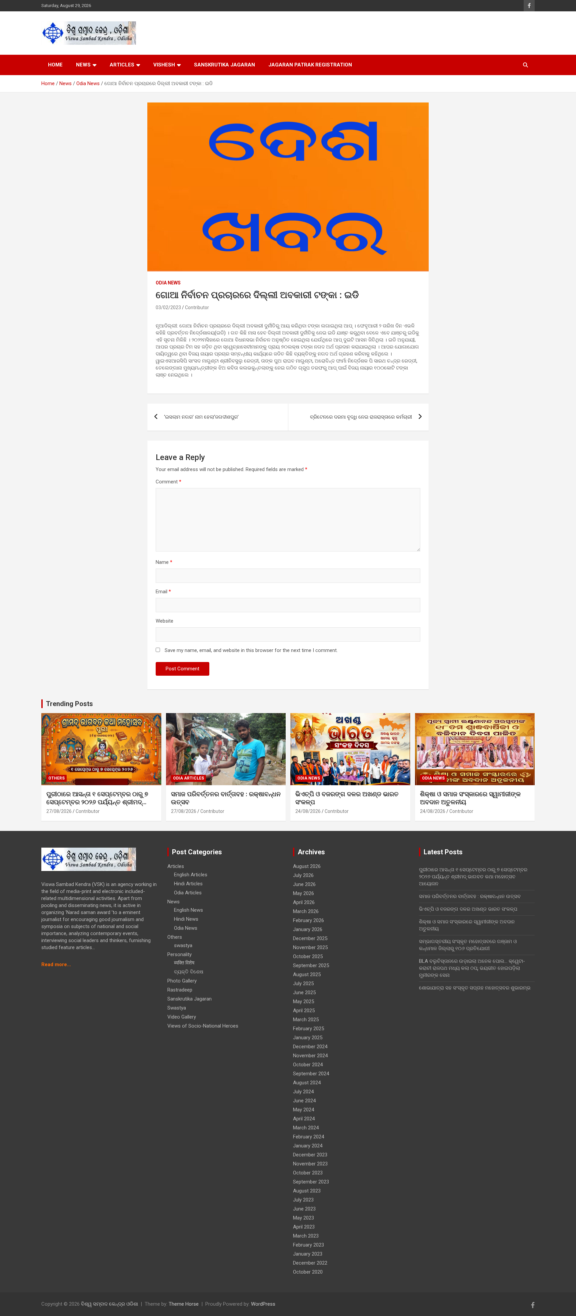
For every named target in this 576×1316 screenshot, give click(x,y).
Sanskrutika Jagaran (224, 65)
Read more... (56, 964)
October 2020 (308, 1272)
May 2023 (303, 1218)
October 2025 (308, 956)
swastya (183, 945)
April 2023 (304, 1227)
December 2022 (310, 1263)
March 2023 (306, 1236)
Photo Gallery (182, 981)
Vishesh (164, 65)
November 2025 (310, 947)
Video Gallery (181, 1017)
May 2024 (303, 1110)
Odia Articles (188, 778)
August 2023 (307, 1191)
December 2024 (310, 1047)
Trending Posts (69, 704)
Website (164, 621)
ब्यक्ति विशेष (184, 963)
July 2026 (303, 875)
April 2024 (304, 1119)
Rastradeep (179, 990)
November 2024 (310, 1056)
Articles (122, 65)
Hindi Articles (188, 884)
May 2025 (303, 1002)
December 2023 (310, 1155)
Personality (179, 954)
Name (164, 562)
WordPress (263, 1304)
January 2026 (307, 929)
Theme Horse (184, 1304)
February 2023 (308, 1245)
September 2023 (311, 1182)
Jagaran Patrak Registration (310, 65)
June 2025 (304, 993)
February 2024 (308, 1137)
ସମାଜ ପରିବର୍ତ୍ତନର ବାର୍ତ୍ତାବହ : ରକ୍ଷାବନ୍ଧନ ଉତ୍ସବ (470, 896)
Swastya (176, 1008)
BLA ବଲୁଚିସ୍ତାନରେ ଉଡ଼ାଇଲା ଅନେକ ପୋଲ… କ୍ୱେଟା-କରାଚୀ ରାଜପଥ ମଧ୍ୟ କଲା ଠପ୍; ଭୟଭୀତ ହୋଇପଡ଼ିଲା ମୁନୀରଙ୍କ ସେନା (472, 968)
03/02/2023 (168, 307)
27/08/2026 (59, 811)
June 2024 (304, 1101)
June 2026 (304, 884)
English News (188, 910)
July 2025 (303, 983)
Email (163, 592)
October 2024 (308, 1065)
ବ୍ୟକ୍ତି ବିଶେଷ (188, 972)
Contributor (197, 307)
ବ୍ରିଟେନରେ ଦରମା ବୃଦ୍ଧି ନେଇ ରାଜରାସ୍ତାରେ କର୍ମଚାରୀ (361, 417)
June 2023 (304, 1209)
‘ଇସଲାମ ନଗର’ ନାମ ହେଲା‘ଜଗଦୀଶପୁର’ (201, 417)
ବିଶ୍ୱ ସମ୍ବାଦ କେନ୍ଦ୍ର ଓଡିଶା (109, 1304)
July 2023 (303, 1200)
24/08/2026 (308, 811)
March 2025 (306, 1020)
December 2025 (310, 938)
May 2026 (303, 893)
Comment (168, 482)
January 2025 (307, 1038)
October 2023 (308, 1173)
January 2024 (307, 1146)
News (83, 65)
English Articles (190, 875)
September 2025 (311, 965)
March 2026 (306, 911)
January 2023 (307, 1254)
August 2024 (307, 1083)
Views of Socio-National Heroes (202, 1026)
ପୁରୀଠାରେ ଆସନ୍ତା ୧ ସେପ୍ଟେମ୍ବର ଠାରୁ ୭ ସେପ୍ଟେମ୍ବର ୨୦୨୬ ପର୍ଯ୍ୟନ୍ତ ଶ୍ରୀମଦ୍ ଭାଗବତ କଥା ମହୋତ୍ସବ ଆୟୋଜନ (97, 802)
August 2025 (307, 974)
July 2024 (303, 1092)
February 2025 (308, 1029)
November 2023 (310, 1164)
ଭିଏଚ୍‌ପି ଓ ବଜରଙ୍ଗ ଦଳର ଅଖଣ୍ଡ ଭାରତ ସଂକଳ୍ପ (468, 909)
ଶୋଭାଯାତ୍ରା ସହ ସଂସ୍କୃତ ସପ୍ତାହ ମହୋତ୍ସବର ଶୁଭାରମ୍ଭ (475, 988)
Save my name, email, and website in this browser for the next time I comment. (251, 650)
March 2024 (306, 1128)
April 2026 (304, 902)
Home (55, 65)
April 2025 (304, 1011)
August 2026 (307, 866)
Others (56, 778)
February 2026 (308, 920)
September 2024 (311, 1074)
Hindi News (186, 919)
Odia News (168, 282)
